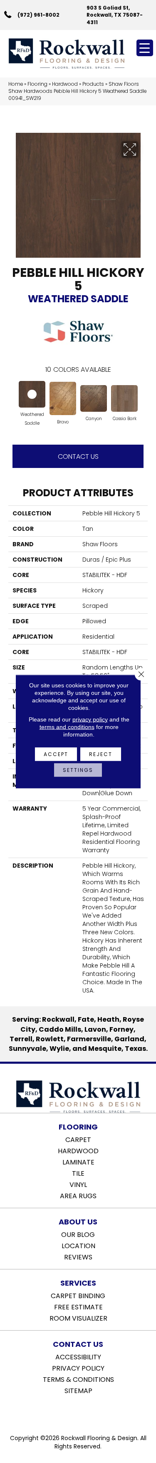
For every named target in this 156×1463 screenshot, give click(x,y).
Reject (100, 754)
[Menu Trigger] (144, 48)
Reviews (78, 1256)
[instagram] (84, 1412)
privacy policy (90, 719)
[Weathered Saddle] (32, 394)
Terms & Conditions (78, 1379)
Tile (78, 1173)
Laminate (78, 1161)
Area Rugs (78, 1195)
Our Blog (78, 1234)
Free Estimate (78, 1306)
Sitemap (78, 1390)
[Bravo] (62, 398)
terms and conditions (67, 727)
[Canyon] (93, 398)
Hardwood (65, 84)
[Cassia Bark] (124, 398)
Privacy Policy (78, 1367)
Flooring (37, 84)
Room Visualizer (78, 1318)
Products (93, 84)
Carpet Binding (78, 1295)
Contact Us (78, 456)
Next (143, 397)
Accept (56, 754)
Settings (78, 770)
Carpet (78, 1139)
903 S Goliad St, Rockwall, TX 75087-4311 (115, 15)
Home (15, 84)
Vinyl (78, 1184)
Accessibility (78, 1356)
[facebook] (70, 1412)
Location (78, 1245)
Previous (12, 397)
